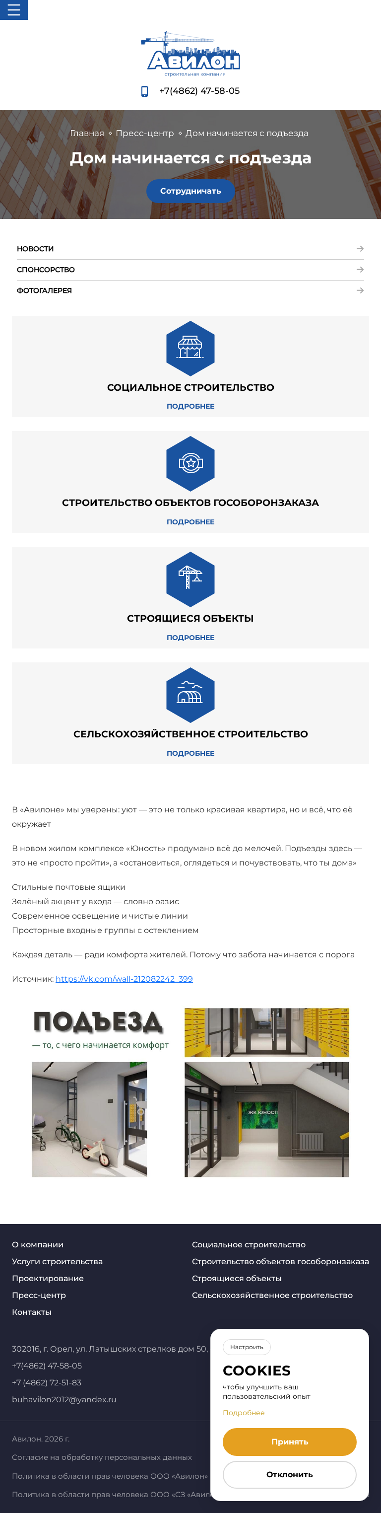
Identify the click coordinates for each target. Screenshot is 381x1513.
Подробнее (244, 1412)
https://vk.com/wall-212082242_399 (124, 979)
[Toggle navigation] (14, 10)
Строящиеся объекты (237, 1278)
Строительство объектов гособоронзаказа (280, 1261)
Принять (290, 1441)
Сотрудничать (190, 191)
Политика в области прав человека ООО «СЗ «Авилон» (117, 1494)
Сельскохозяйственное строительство (272, 1295)
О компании (38, 1244)
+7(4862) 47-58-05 (199, 90)
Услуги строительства (57, 1261)
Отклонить (289, 1474)
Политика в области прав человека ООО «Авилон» (110, 1476)
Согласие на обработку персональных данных (102, 1457)
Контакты (32, 1312)
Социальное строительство (249, 1244)
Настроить (246, 1347)
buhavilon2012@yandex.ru (64, 1399)
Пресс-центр (39, 1295)
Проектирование (48, 1278)
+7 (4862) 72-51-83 (46, 1382)
